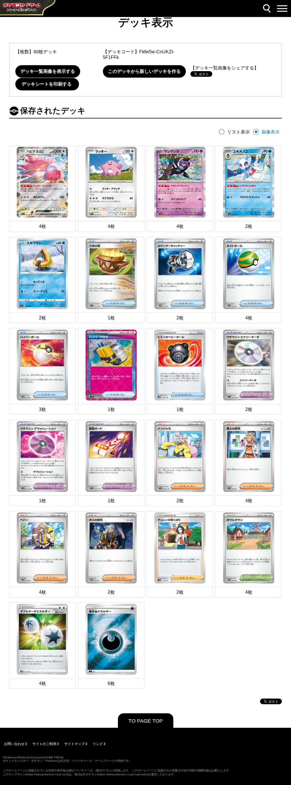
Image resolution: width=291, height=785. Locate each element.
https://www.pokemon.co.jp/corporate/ (122, 774)
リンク (98, 744)
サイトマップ (74, 744)
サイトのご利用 (44, 744)
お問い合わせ (14, 744)
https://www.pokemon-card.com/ (47, 774)
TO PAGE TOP (145, 721)
